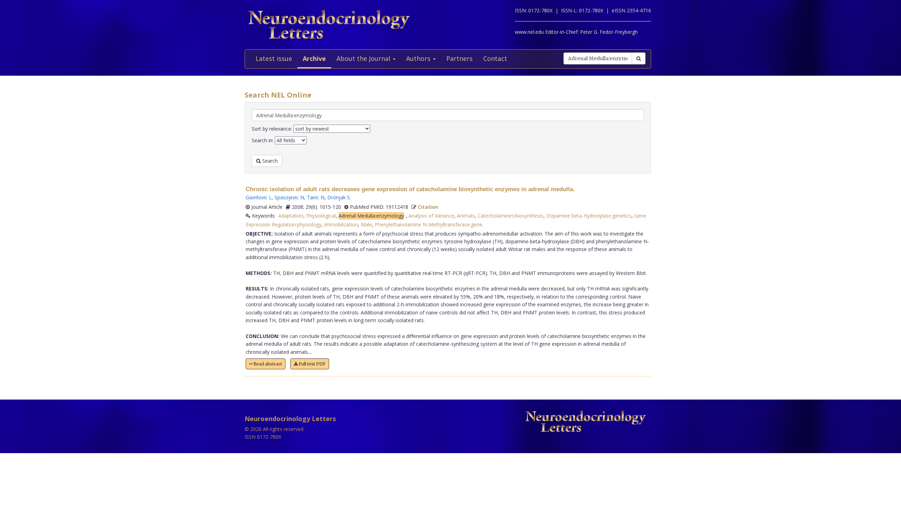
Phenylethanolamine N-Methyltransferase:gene (428, 224)
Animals (466, 215)
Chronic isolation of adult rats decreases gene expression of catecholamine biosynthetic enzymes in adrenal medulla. (410, 189)
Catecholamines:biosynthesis (510, 215)
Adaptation (290, 215)
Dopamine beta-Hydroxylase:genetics (588, 215)
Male (366, 224)
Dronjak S (338, 197)
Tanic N (316, 197)
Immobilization (341, 224)
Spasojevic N (289, 197)
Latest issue (274, 58)
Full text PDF (312, 364)
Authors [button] (419, 58)
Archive (314, 58)
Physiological (321, 215)
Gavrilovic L (259, 197)
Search (269, 160)
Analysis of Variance (431, 215)
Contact (495, 58)
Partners (459, 58)
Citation (428, 207)
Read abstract (267, 364)
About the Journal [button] (364, 58)
